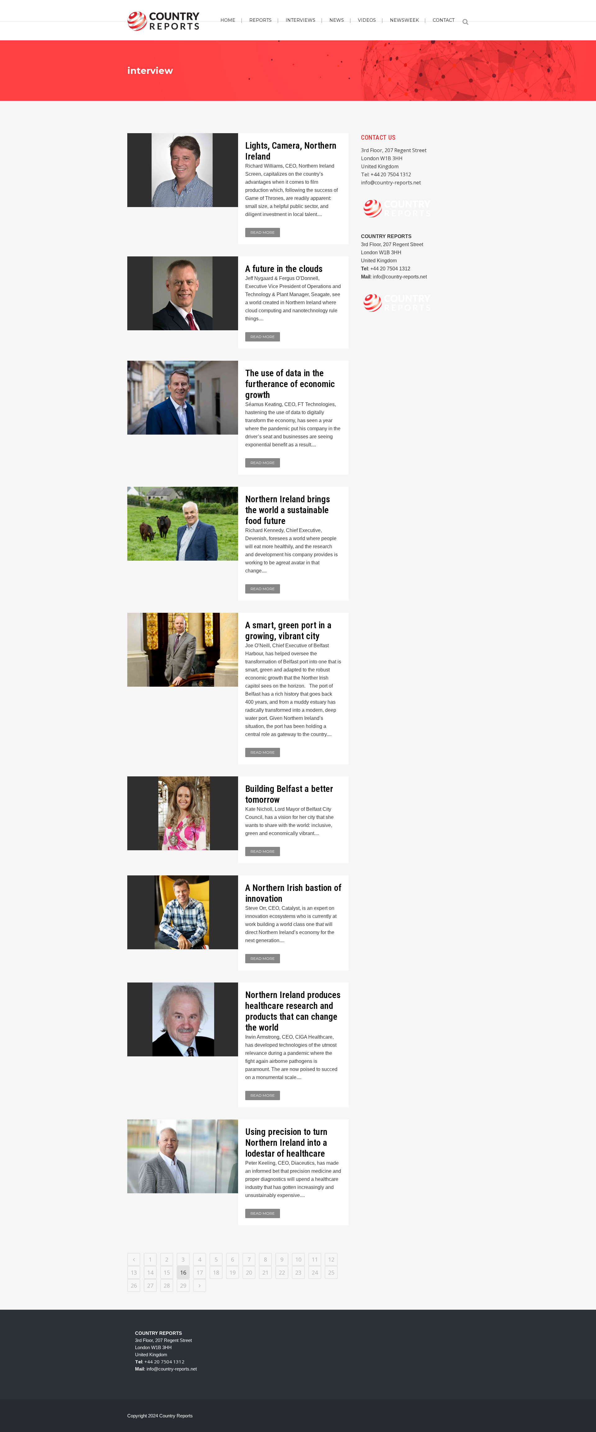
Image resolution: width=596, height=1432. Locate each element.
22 (282, 1272)
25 (331, 1272)
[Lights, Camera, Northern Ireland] (182, 170)
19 (232, 1272)
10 (298, 1259)
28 (167, 1285)
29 (183, 1285)
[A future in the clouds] (182, 293)
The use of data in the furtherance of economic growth (290, 384)
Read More (263, 232)
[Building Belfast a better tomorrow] (182, 813)
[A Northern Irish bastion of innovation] (182, 912)
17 (199, 1272)
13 (134, 1272)
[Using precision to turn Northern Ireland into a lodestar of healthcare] (182, 1156)
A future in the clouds (284, 269)
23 (298, 1272)
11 (315, 1259)
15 (167, 1272)
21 (265, 1272)
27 (150, 1285)
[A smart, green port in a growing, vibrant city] (182, 650)
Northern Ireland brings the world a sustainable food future (287, 510)
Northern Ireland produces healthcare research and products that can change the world (293, 1011)
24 (315, 1272)
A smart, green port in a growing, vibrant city (288, 630)
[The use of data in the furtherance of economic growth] (182, 398)
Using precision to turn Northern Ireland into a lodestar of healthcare (286, 1143)
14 (150, 1272)
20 (249, 1272)
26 (134, 1285)
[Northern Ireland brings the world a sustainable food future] (182, 524)
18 (216, 1272)
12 (331, 1259)
